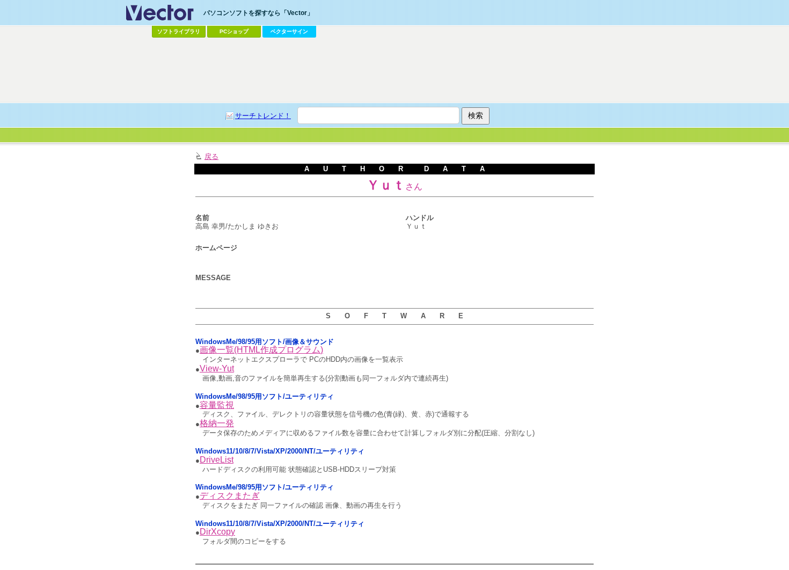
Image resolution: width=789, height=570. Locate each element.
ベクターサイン (289, 31)
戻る (211, 156)
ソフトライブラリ (178, 31)
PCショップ (234, 31)
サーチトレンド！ (263, 116)
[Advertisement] (394, 70)
